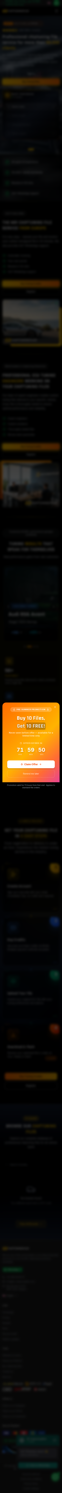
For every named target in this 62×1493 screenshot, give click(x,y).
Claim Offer (31, 764)
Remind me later (31, 773)
